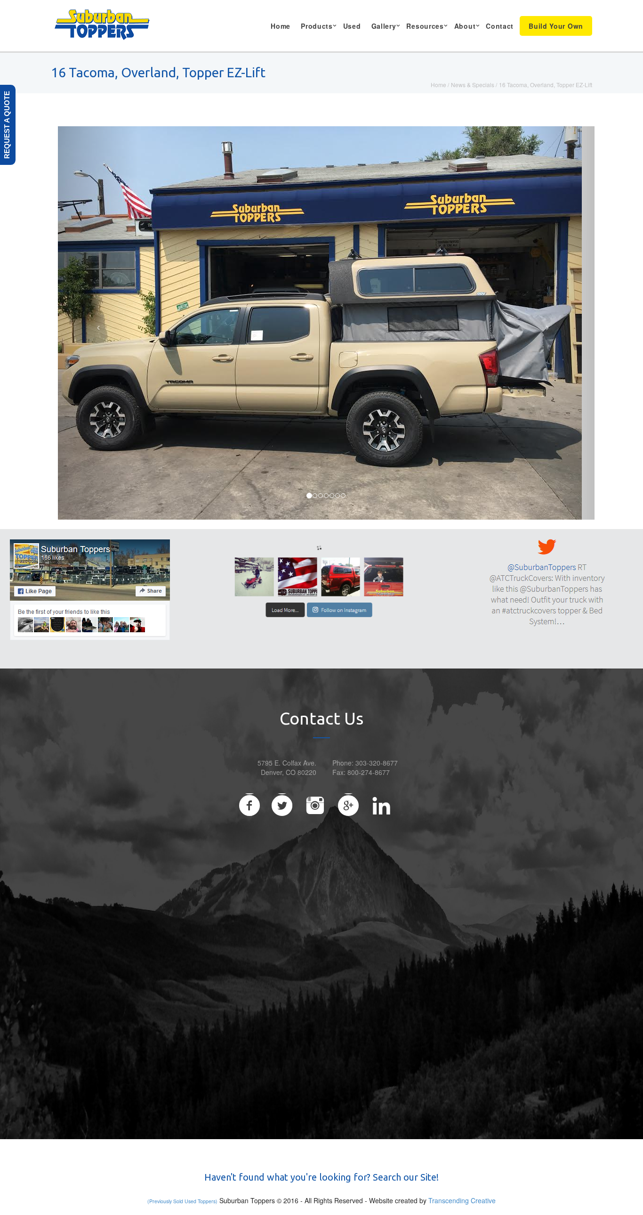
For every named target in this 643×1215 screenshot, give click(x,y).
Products (317, 26)
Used (352, 26)
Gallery (383, 26)
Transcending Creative (462, 1200)
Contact (500, 26)
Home (280, 26)
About (465, 26)
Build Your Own (556, 26)
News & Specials (472, 85)
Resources (424, 26)
